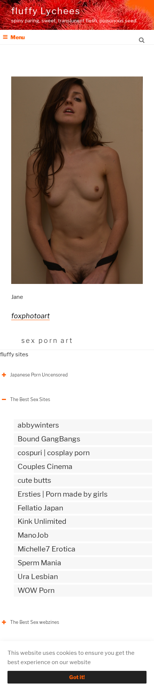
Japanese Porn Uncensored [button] (39, 375)
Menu (17, 37)
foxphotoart (30, 316)
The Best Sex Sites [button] (30, 399)
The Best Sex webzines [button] (34, 622)
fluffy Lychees (45, 11)
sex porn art (47, 340)
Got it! (77, 677)
